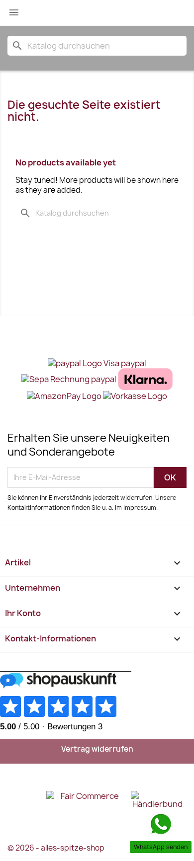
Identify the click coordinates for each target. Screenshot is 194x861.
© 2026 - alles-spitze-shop (55, 848)
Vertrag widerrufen (97, 749)
